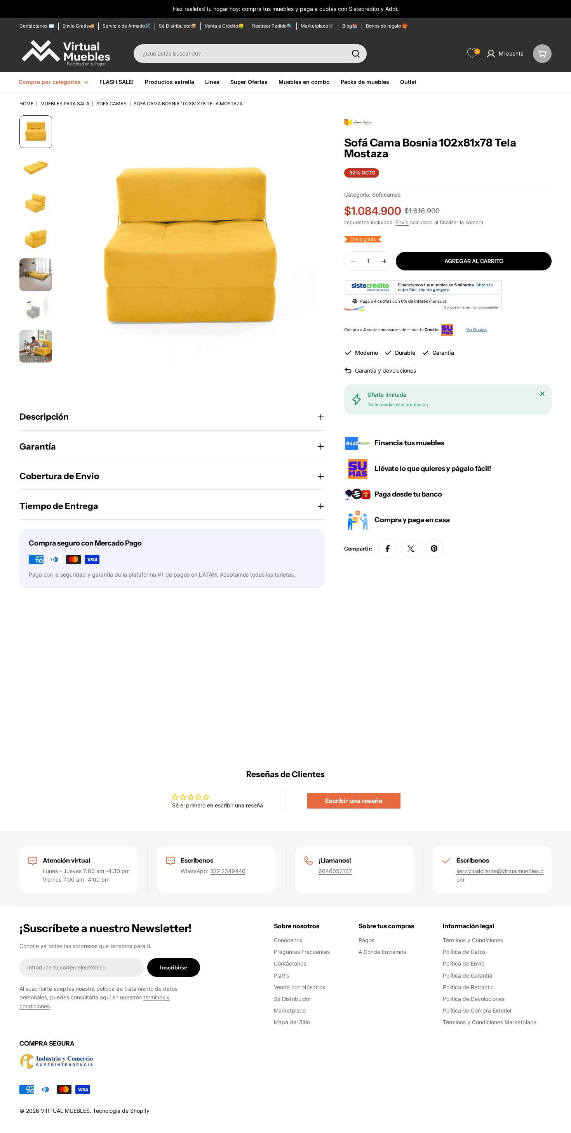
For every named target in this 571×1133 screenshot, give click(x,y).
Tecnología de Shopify (121, 1110)
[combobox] (250, 53)
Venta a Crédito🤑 (224, 26)
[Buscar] (355, 53)
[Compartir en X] (411, 548)
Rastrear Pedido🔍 (272, 26)
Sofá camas (111, 103)
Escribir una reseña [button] (353, 801)
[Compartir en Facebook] (387, 548)
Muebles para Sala (64, 103)
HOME (26, 103)
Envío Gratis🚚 (78, 26)
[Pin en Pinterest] (434, 548)
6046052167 (335, 871)
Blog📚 (350, 26)
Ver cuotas (476, 329)
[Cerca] (542, 393)
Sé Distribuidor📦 (178, 26)
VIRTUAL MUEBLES (65, 1110)
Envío (402, 222)
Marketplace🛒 (317, 26)
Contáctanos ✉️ (36, 26)
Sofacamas (386, 194)
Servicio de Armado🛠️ (127, 26)
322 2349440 (227, 871)
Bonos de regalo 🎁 (387, 26)
